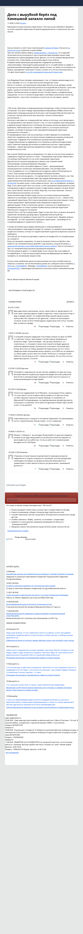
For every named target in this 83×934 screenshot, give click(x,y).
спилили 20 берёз (51, 48)
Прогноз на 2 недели (30, 539)
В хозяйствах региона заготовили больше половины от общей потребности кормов (39, 574)
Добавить (70, 302)
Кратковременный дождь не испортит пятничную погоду (29, 604)
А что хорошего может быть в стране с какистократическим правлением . (35, 685)
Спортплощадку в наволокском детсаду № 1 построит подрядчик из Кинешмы (37, 595)
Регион (23, 23)
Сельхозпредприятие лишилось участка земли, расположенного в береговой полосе (40, 707)
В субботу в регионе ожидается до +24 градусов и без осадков (30, 586)
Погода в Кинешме (21, 537)
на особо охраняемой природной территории (44, 72)
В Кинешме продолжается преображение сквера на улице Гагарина (33, 658)
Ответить (70, 326)
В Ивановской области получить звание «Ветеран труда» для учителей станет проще (40, 640)
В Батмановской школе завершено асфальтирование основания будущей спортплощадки (35, 615)
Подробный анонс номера (17, 531)
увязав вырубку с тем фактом (45, 53)
